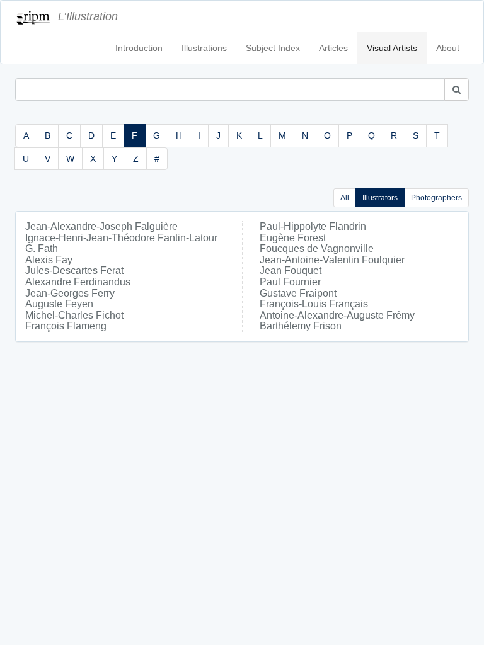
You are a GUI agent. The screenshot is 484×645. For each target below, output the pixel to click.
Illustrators (380, 197)
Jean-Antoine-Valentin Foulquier (332, 259)
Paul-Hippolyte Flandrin (313, 226)
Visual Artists (392, 48)
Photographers (436, 197)
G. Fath (41, 248)
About (447, 48)
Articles (333, 48)
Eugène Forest (293, 237)
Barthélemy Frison (301, 326)
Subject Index (273, 48)
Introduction (139, 48)
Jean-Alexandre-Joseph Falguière (101, 226)
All (344, 197)
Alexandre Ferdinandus (77, 282)
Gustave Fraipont (298, 293)
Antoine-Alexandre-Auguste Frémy (337, 315)
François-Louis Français (314, 304)
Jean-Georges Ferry (70, 293)
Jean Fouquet (290, 270)
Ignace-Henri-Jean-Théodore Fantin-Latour (121, 237)
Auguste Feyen (59, 304)
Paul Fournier (290, 282)
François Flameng (66, 326)
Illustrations (204, 48)
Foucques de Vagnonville (317, 248)
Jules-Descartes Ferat (74, 270)
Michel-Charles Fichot (74, 315)
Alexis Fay (48, 259)
